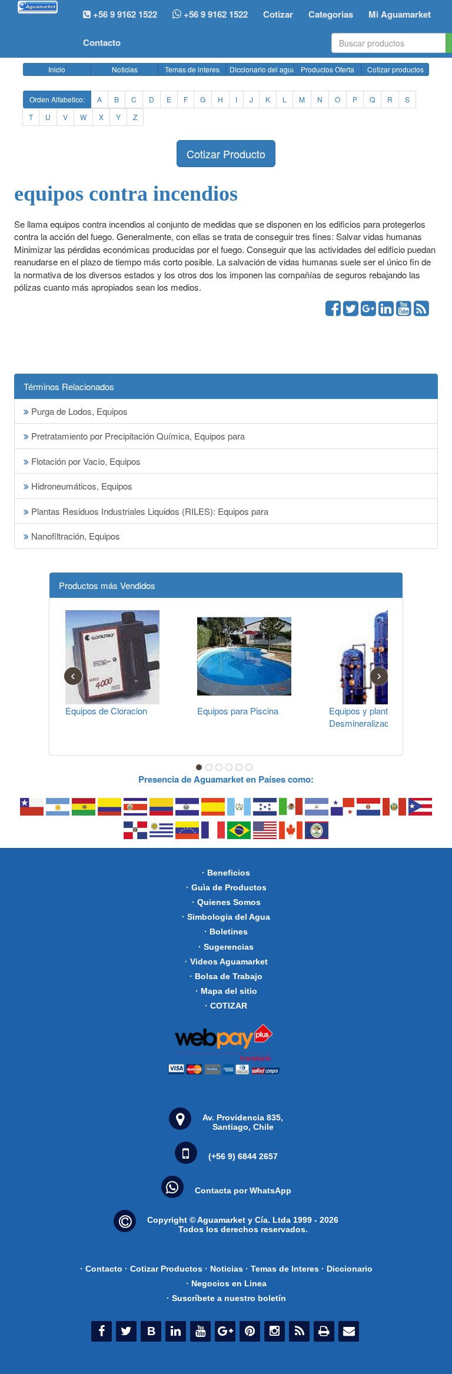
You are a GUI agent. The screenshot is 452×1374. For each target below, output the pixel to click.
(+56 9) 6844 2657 (243, 1156)
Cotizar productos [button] (395, 69)
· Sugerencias (226, 947)
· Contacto (101, 1268)
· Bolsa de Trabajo (226, 976)
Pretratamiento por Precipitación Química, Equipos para (137, 436)
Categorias (330, 14)
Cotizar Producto (226, 153)
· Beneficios (226, 872)
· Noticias (224, 1268)
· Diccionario (347, 1268)
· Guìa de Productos (226, 887)
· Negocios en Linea (226, 1283)
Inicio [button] (56, 69)
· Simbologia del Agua (226, 916)
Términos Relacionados (69, 386)
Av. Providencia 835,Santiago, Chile (242, 1122)
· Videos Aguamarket (226, 961)
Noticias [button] (125, 69)
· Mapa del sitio (226, 991)
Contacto (102, 42)
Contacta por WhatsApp (243, 1190)
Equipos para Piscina (237, 710)
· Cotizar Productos (163, 1268)
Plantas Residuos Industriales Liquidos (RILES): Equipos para (148, 511)
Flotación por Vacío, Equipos (85, 461)
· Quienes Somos (226, 902)
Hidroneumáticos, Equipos (80, 486)
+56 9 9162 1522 (214, 14)
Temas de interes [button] (192, 69)
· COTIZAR (226, 1005)
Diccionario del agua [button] (262, 69)
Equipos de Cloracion (106, 710)
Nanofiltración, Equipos (74, 536)
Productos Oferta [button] (327, 69)
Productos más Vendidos (107, 585)
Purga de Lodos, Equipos (78, 411)
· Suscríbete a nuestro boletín (226, 1298)
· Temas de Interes (282, 1268)
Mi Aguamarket (399, 14)
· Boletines (226, 931)
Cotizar (278, 14)
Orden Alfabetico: (57, 99)
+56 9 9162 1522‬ (124, 14)
